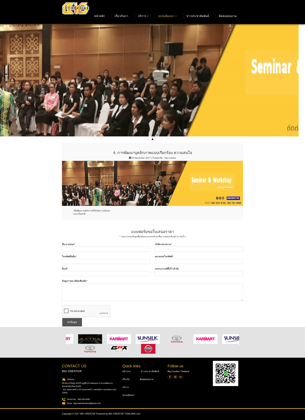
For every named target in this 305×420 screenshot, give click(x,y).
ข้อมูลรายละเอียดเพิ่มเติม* (74, 281)
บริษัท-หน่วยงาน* (163, 244)
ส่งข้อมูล (72, 322)
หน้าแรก (126, 371)
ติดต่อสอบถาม (228, 16)
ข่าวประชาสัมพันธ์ (197, 16)
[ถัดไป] (239, 344)
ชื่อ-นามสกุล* (68, 244)
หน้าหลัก (99, 16)
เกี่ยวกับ (126, 379)
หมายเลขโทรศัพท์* (164, 256)
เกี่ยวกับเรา (121, 16)
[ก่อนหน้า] (68, 344)
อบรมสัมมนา (166, 16)
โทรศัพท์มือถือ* (69, 256)
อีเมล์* (65, 268)
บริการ (142, 16)
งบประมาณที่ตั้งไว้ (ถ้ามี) (167, 268)
